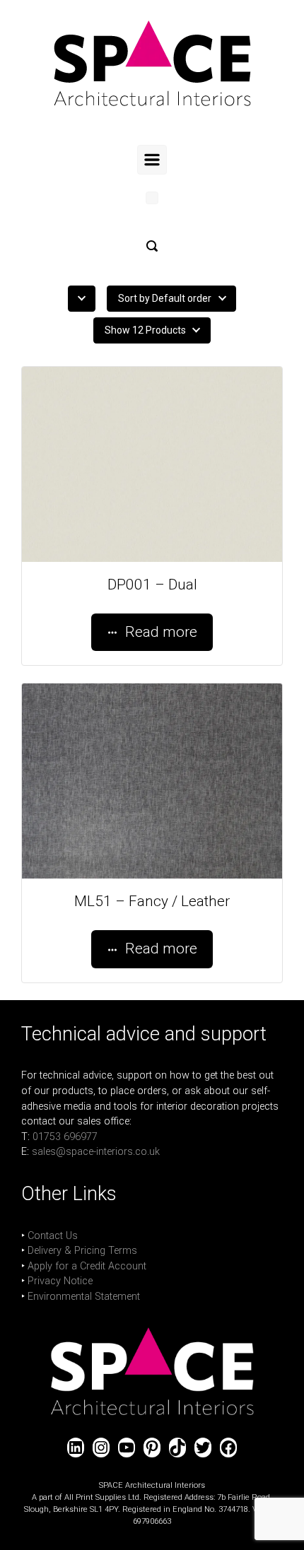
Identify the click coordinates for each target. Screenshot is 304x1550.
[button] (152, 246)
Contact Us (53, 1236)
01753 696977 (65, 1137)
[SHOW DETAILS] (152, 464)
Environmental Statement (84, 1297)
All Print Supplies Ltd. (102, 1497)
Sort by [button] (164, 298)
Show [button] (145, 330)
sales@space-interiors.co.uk (96, 1152)
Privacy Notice (60, 1281)
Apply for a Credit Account (87, 1266)
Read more (161, 631)
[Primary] (152, 160)
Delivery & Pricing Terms (82, 1251)
